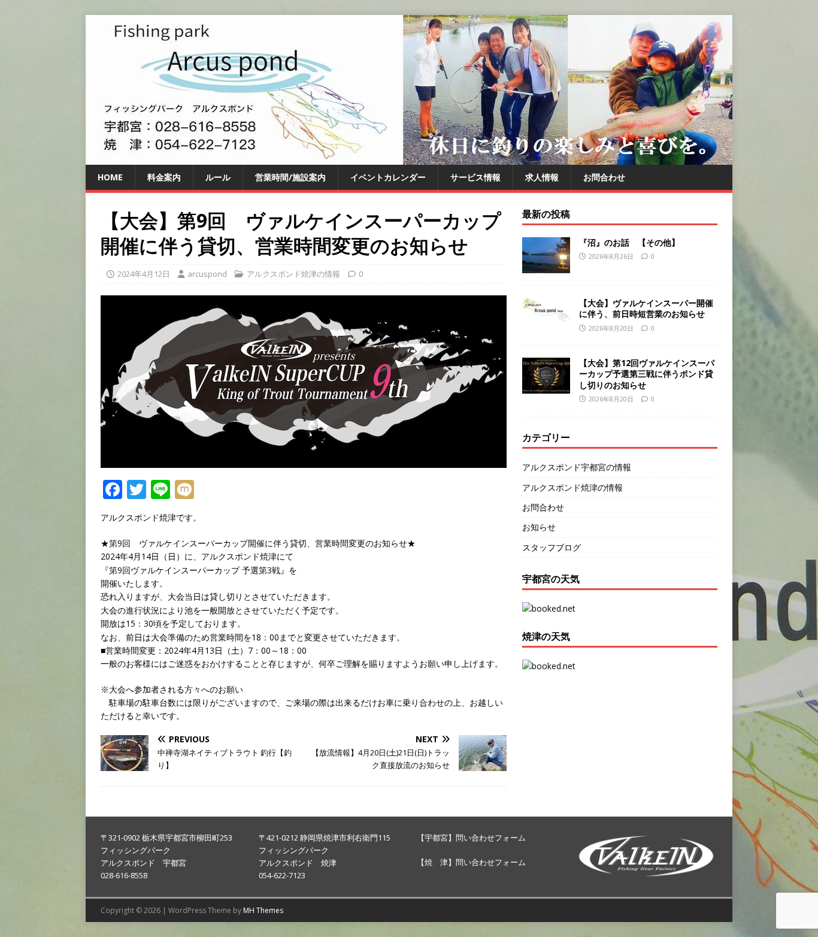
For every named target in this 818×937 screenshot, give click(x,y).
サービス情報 (475, 177)
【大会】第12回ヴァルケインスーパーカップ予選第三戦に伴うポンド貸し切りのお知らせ (646, 373)
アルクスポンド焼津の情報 (293, 273)
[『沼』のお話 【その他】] (546, 266)
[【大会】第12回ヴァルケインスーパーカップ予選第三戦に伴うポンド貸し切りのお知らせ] (546, 386)
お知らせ (539, 527)
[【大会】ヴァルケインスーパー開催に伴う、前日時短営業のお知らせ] (546, 314)
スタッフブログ (551, 547)
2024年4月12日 (143, 273)
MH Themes (263, 910)
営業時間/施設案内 (290, 177)
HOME (110, 177)
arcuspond (207, 273)
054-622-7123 (282, 875)
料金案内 (164, 177)
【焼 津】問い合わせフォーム (471, 862)
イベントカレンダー (388, 177)
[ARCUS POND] (409, 158)
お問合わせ (604, 177)
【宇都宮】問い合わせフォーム (471, 837)
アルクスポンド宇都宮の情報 (576, 467)
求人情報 (542, 177)
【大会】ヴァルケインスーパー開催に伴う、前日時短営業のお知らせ (646, 308)
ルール (218, 177)
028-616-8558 (124, 875)
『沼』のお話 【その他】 (629, 242)
